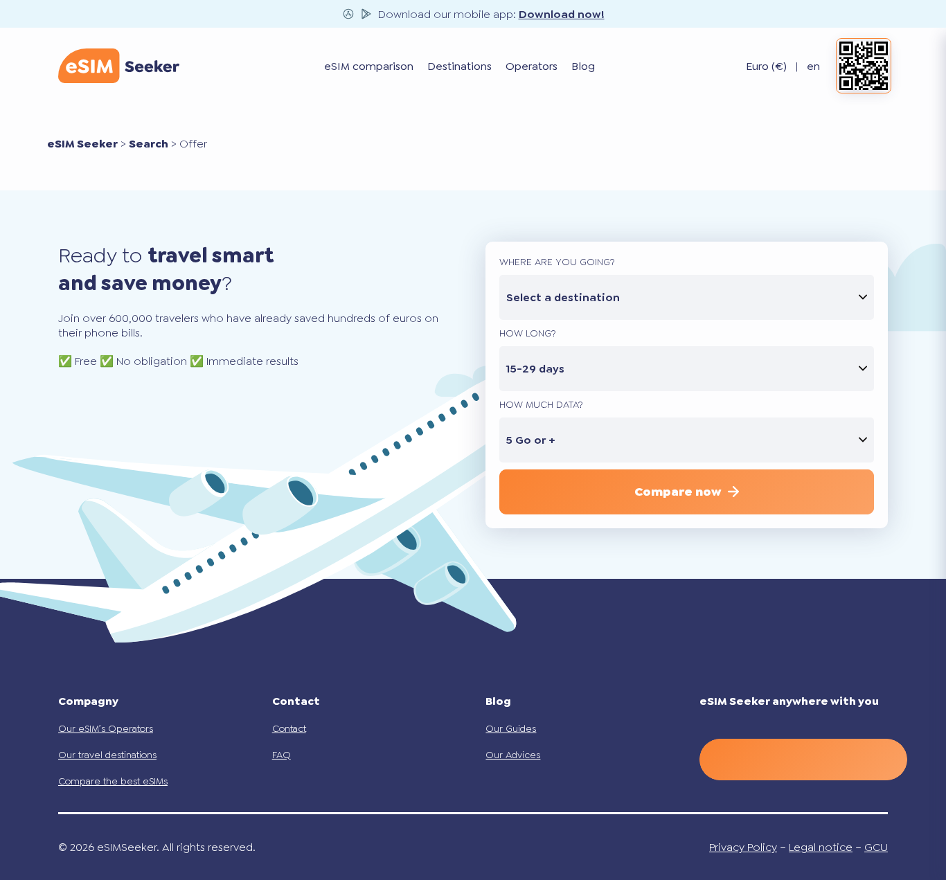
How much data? (541, 404)
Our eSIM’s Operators (105, 728)
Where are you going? (557, 261)
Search (148, 143)
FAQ (281, 754)
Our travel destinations (107, 754)
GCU (876, 847)
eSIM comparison (368, 66)
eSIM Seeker (82, 143)
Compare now (677, 491)
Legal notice (821, 847)
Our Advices (512, 754)
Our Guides (510, 728)
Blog (583, 66)
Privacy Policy (743, 847)
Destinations (459, 66)
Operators (531, 66)
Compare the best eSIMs (113, 781)
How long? (527, 333)
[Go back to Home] (118, 65)
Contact (289, 728)
